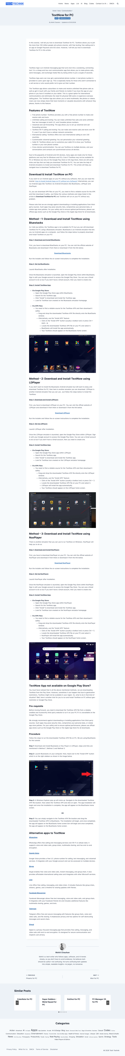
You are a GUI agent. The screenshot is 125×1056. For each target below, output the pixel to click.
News (67, 3)
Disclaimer (54, 1049)
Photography (26, 1037)
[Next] (107, 1003)
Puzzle (42, 1037)
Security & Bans (64, 1037)
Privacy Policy (12, 1049)
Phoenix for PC (31, 976)
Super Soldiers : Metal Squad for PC (49, 1002)
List (77, 3)
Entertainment (37, 1034)
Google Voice (34, 853)
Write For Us (23, 1049)
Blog (85, 3)
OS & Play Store (17, 1037)
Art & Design (56, 1030)
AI (81, 3)
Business (94, 1030)
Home (60, 3)
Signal (31, 924)
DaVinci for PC (73, 999)
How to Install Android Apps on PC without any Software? (56, 181)
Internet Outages (84, 1033)
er (69, 563)
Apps (72, 3)
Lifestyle (92, 1033)
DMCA (112, 3)
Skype (31, 866)
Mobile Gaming (104, 1033)
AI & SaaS (27, 1030)
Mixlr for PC (94, 976)
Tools (114, 1037)
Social (86, 1037)
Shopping (72, 1037)
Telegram (32, 909)
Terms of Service (42, 1049)
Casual (100, 1030)
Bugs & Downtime (86, 1030)
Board (67, 1030)
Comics (113, 1030)
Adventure (19, 1030)
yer (68, 413)
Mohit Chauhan (55, 22)
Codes (91, 3)
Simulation (80, 1037)
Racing (47, 1037)
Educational (27, 1033)
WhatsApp (33, 837)
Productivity (35, 1037)
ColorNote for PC (24, 999)
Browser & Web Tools (75, 1030)
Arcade (49, 1030)
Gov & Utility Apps (62, 1033)
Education (20, 1034)
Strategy (107, 1037)
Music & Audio (114, 1034)
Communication (65, 18)
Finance (46, 1033)
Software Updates (93, 1037)
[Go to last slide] (17, 1003)
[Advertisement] (62, 32)
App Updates (42, 1030)
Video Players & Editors (62, 1039)
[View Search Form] (117, 3)
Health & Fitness (73, 1034)
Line (30, 880)
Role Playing (55, 1037)
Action (12, 1030)
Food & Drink (52, 1033)
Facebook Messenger (37, 893)
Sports (101, 1037)
